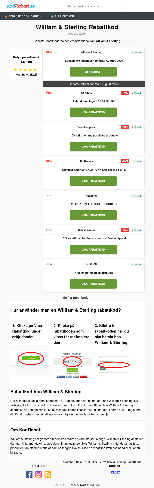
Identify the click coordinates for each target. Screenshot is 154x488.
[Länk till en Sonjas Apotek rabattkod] (49, 230)
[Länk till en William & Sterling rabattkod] (49, 52)
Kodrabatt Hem (72, 462)
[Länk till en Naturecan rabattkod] (49, 195)
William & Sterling (91, 52)
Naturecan (91, 195)
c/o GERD (86, 92)
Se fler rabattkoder (76, 297)
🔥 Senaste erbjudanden (23, 16)
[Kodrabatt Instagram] (38, 474)
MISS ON (91, 264)
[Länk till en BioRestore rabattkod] (49, 161)
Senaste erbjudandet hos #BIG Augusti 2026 (94, 60)
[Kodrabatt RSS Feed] (48, 474)
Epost (115, 472)
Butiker (92, 462)
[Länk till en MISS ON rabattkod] (49, 264)
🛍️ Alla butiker (62, 16)
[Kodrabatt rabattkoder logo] (21, 6)
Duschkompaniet (86, 127)
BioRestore (86, 161)
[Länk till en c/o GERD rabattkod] (49, 92)
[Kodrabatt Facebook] (29, 474)
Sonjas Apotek (86, 230)
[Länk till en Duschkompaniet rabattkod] (49, 127)
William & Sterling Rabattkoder (122, 462)
